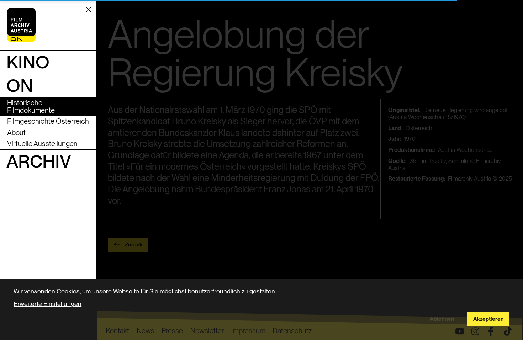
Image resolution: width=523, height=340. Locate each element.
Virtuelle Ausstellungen (42, 143)
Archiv (38, 161)
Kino (27, 62)
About (16, 132)
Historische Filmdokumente (31, 106)
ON (19, 85)
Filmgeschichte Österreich (48, 121)
